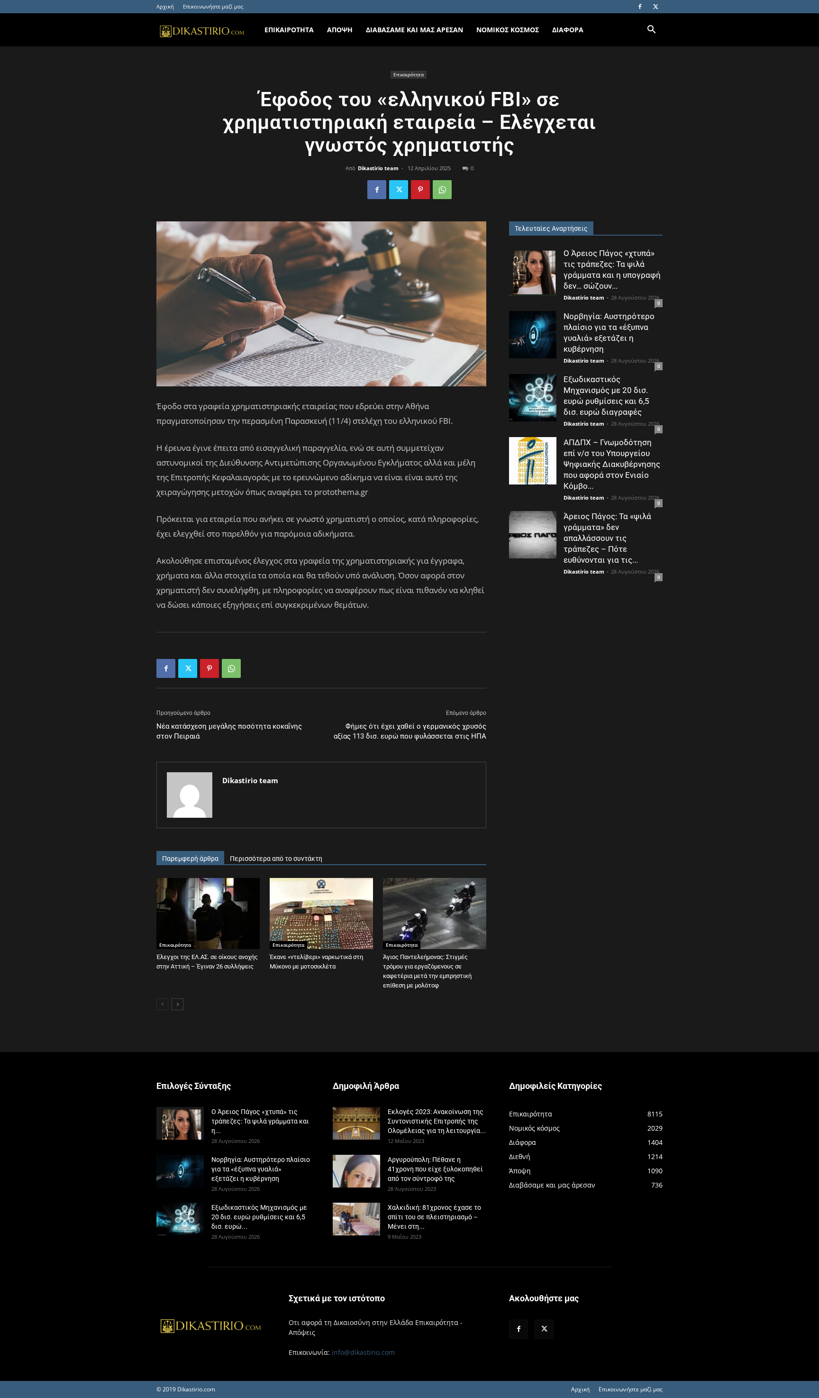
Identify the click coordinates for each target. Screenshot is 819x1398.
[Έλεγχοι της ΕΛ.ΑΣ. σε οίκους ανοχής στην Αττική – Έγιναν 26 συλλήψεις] (208, 913)
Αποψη (340, 29)
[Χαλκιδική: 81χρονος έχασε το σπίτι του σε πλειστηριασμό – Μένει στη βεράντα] (356, 1219)
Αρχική (165, 6)
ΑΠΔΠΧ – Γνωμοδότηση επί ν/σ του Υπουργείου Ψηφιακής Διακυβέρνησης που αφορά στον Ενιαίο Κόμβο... (612, 464)
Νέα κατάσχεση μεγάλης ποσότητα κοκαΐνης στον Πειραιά (229, 731)
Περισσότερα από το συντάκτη (276, 858)
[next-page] (177, 1004)
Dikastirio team (378, 168)
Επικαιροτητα (289, 29)
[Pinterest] (420, 189)
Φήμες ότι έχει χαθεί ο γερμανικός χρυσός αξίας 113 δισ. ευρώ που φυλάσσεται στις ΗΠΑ (410, 731)
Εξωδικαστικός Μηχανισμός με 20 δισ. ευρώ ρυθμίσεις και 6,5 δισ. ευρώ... (259, 1217)
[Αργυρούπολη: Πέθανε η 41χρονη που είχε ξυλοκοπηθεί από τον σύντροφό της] (356, 1171)
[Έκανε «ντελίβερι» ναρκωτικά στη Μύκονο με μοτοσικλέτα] (321, 913)
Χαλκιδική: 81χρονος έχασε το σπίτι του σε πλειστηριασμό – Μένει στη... (434, 1217)
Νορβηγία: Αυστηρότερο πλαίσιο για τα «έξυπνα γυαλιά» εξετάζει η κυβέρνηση (260, 1169)
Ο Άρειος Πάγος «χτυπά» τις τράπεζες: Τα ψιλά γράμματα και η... (260, 1121)
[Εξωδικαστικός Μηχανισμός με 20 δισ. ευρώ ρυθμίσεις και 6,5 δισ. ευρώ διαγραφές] (532, 397)
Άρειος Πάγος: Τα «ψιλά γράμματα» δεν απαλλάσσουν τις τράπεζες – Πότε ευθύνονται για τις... (607, 538)
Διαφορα (567, 29)
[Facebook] (640, 6)
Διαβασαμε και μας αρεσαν (414, 29)
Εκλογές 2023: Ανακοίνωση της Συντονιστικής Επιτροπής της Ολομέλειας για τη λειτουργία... (437, 1121)
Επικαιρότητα (408, 74)
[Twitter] (655, 6)
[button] (651, 30)
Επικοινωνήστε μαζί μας (213, 6)
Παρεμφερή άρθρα (190, 858)
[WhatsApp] (442, 189)
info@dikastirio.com (363, 1352)
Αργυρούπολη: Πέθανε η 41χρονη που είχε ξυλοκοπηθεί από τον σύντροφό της (435, 1169)
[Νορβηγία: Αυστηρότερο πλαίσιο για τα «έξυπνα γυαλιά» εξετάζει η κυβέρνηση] (532, 334)
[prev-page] (162, 1004)
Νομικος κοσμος (507, 29)
